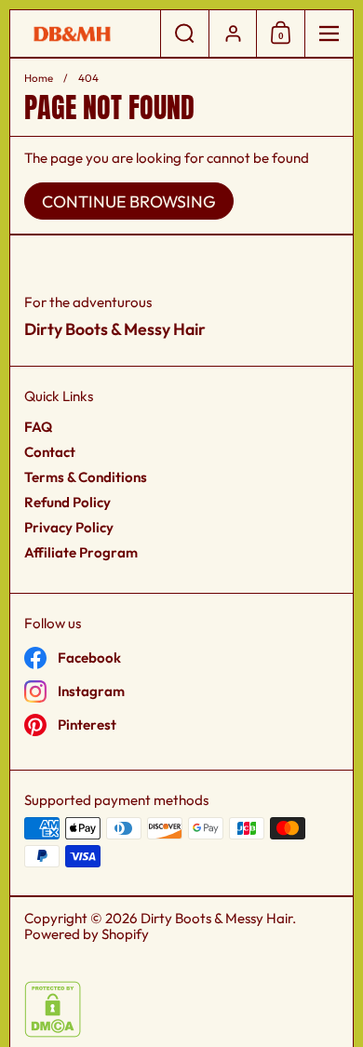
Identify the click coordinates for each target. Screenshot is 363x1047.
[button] (184, 33)
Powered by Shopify (86, 934)
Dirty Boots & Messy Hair (216, 918)
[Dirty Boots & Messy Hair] (85, 34)
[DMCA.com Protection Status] (52, 1032)
